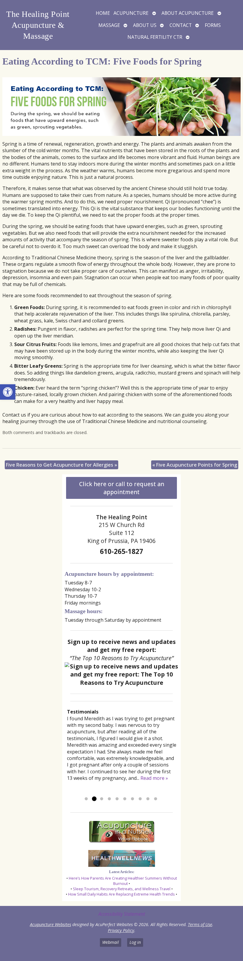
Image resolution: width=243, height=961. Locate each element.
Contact (181, 25)
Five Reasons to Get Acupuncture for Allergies (61, 465)
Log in (135, 942)
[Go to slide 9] (148, 799)
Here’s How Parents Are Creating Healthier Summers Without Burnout (123, 880)
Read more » (154, 778)
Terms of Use (200, 924)
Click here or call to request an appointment (121, 488)
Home (103, 13)
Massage (109, 25)
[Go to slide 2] (94, 799)
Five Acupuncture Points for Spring (194, 465)
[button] (7, 392)
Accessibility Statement (121, 914)
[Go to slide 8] (140, 799)
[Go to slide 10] (156, 799)
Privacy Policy (121, 930)
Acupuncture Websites (50, 924)
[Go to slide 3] (102, 799)
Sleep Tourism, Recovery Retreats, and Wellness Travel (121, 888)
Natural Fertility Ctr (154, 37)
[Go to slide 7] (132, 799)
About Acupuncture (188, 13)
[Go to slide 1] (86, 799)
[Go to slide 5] (117, 799)
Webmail (110, 942)
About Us (144, 25)
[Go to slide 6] (125, 799)
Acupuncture (130, 13)
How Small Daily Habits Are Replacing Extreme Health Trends (121, 894)
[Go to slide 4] (109, 799)
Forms (213, 25)
